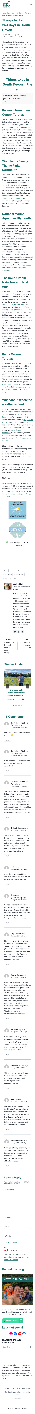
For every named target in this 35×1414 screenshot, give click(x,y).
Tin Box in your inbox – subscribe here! (17, 1393)
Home (4, 13)
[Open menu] (31, 4)
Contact (17, 1398)
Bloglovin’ (14, 491)
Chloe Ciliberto (17, 828)
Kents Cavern (11, 354)
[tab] (13, 705)
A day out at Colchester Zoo (26, 643)
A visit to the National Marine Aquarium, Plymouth (9, 646)
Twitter (5, 494)
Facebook (12, 494)
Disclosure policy (23, 1388)
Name (8, 1217)
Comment (9, 1190)
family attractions (15, 571)
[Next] (27, 686)
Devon (21, 13)
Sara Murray (16, 1029)
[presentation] (17, 677)
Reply (7, 740)
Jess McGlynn (17, 1140)
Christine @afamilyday (16, 896)
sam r (13, 867)
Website (8, 1236)
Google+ (28, 494)
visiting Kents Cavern (10, 384)
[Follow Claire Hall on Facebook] (15, 631)
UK (15, 579)
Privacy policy (10, 1388)
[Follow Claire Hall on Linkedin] (22, 631)
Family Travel (7, 575)
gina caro (15, 1099)
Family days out (12, 13)
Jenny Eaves (16, 975)
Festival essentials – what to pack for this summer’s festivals (15, 692)
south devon (7, 579)
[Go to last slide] (7, 686)
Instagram (21, 494)
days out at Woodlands (11, 198)
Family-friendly (19, 575)
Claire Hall (7, 35)
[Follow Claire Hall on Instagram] (18, 631)
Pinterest (8, 496)
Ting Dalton (16, 933)
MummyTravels (17, 1065)
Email (7, 1227)
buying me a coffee (16, 1314)
